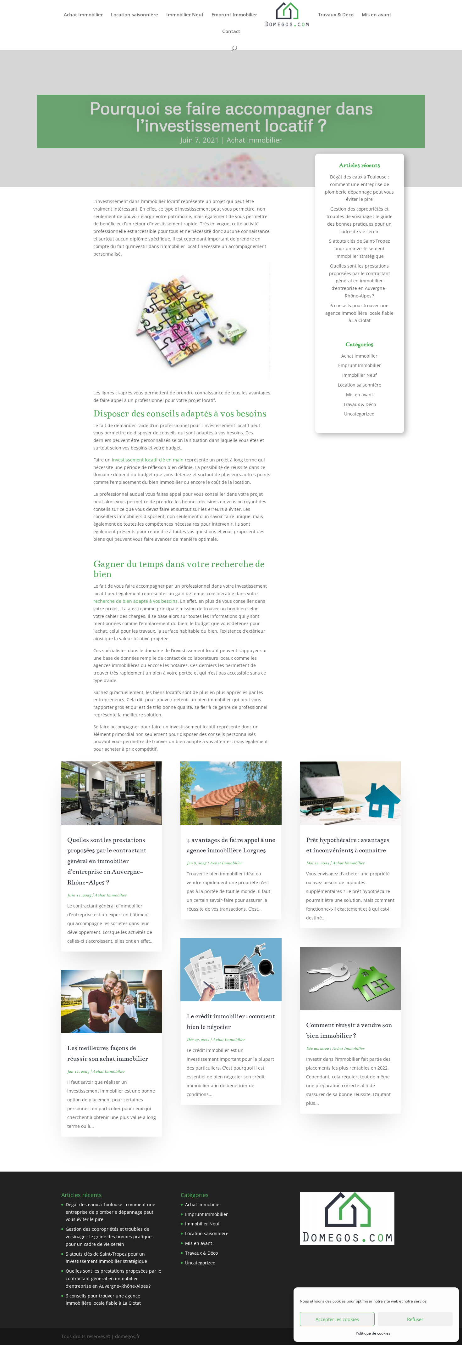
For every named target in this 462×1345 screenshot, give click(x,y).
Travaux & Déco (336, 15)
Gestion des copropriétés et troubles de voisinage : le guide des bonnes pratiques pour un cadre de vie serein (110, 1236)
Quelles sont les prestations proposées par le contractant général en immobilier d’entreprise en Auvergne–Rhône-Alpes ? (359, 281)
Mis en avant (376, 15)
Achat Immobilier (83, 15)
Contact (231, 31)
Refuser (415, 1319)
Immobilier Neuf (184, 15)
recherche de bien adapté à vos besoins (135, 601)
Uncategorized (359, 414)
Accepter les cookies (337, 1319)
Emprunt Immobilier (234, 15)
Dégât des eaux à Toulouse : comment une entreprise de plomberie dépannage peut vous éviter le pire (110, 1212)
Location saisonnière (134, 15)
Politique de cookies (373, 1333)
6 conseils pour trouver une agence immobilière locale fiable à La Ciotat (359, 313)
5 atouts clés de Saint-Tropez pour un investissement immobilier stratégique (359, 248)
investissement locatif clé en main (148, 460)
